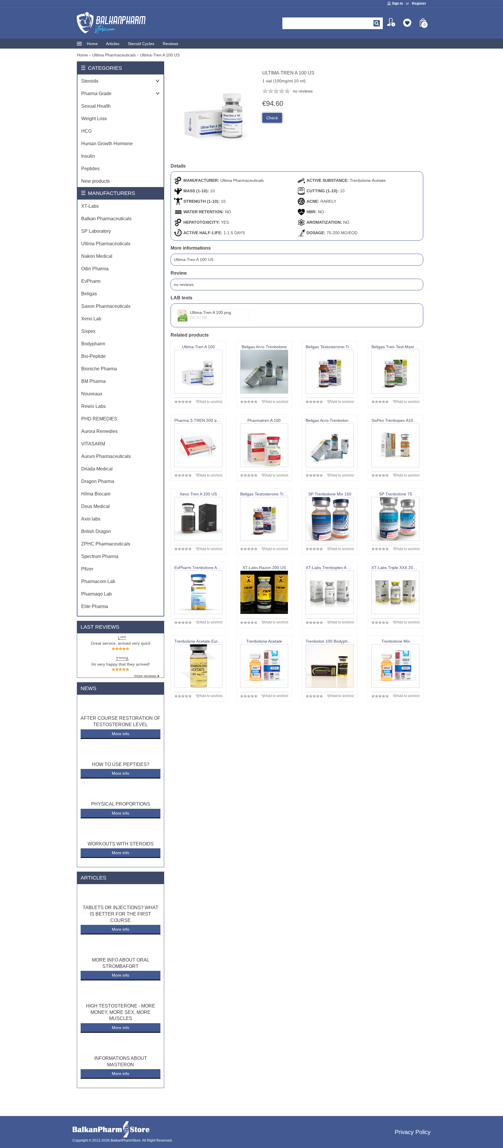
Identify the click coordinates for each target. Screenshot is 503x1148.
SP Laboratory (96, 231)
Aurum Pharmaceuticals (106, 456)
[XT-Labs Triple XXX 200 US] (395, 592)
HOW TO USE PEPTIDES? (120, 764)
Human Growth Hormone (107, 143)
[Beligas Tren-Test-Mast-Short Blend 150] (395, 372)
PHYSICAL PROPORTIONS (120, 804)
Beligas (89, 293)
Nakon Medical (96, 256)
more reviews (145, 676)
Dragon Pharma (97, 481)
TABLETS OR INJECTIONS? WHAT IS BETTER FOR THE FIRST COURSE (120, 914)
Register (419, 3)
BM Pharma (93, 381)
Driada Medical (97, 468)
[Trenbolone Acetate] (264, 666)
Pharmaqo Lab (96, 593)
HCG (86, 131)
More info (120, 733)
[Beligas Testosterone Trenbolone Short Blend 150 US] (264, 519)
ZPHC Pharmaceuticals (105, 543)
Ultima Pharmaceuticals (105, 243)
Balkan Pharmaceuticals (106, 218)
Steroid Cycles (141, 43)
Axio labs (90, 518)
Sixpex (88, 331)
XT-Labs (90, 206)
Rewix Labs (93, 406)
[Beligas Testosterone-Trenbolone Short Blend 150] (330, 372)
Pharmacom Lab (98, 581)
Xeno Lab (91, 318)
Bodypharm (93, 343)
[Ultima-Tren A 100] (198, 372)
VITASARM (93, 443)
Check (272, 117)
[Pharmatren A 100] (264, 445)
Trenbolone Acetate (368, 180)
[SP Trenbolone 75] (395, 519)
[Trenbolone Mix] (395, 666)
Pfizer (87, 568)
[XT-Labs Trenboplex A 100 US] (330, 592)
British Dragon (96, 531)
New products (95, 181)
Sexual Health (96, 106)
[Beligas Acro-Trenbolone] (264, 372)
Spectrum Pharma (99, 556)
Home (92, 43)
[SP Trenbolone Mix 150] (330, 519)
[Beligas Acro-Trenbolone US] (330, 445)
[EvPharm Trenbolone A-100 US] (198, 592)
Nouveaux (91, 393)
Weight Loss (94, 118)
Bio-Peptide (93, 356)
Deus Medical (95, 506)
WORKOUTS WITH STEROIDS (121, 843)
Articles (112, 43)
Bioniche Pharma (99, 368)
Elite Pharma (94, 606)
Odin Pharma (95, 268)
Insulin (88, 156)
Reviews (170, 43)
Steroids (89, 81)
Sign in (397, 3)
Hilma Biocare (96, 493)
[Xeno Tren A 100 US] (198, 519)
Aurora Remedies (99, 431)
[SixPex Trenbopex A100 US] (395, 445)
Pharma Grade (96, 93)
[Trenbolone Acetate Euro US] (198, 666)
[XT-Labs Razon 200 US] (264, 592)
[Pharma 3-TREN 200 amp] (198, 445)
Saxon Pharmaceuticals (105, 306)
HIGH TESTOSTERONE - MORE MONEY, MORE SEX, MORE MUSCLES (120, 1012)
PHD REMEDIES (99, 418)
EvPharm (90, 281)
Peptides (90, 168)
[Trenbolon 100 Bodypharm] (330, 666)
